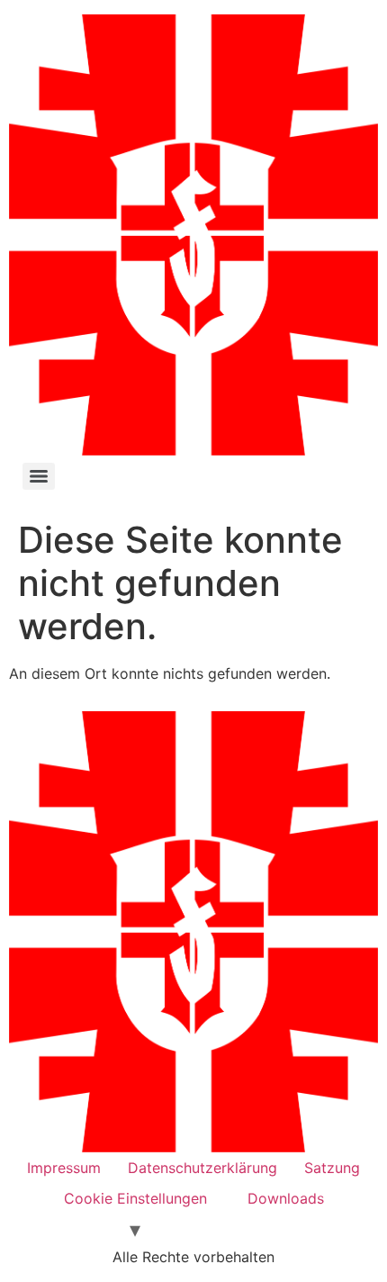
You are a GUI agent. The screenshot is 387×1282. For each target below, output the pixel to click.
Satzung (332, 1168)
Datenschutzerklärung (202, 1168)
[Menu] (38, 476)
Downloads (286, 1198)
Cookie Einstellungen (135, 1198)
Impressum (64, 1168)
